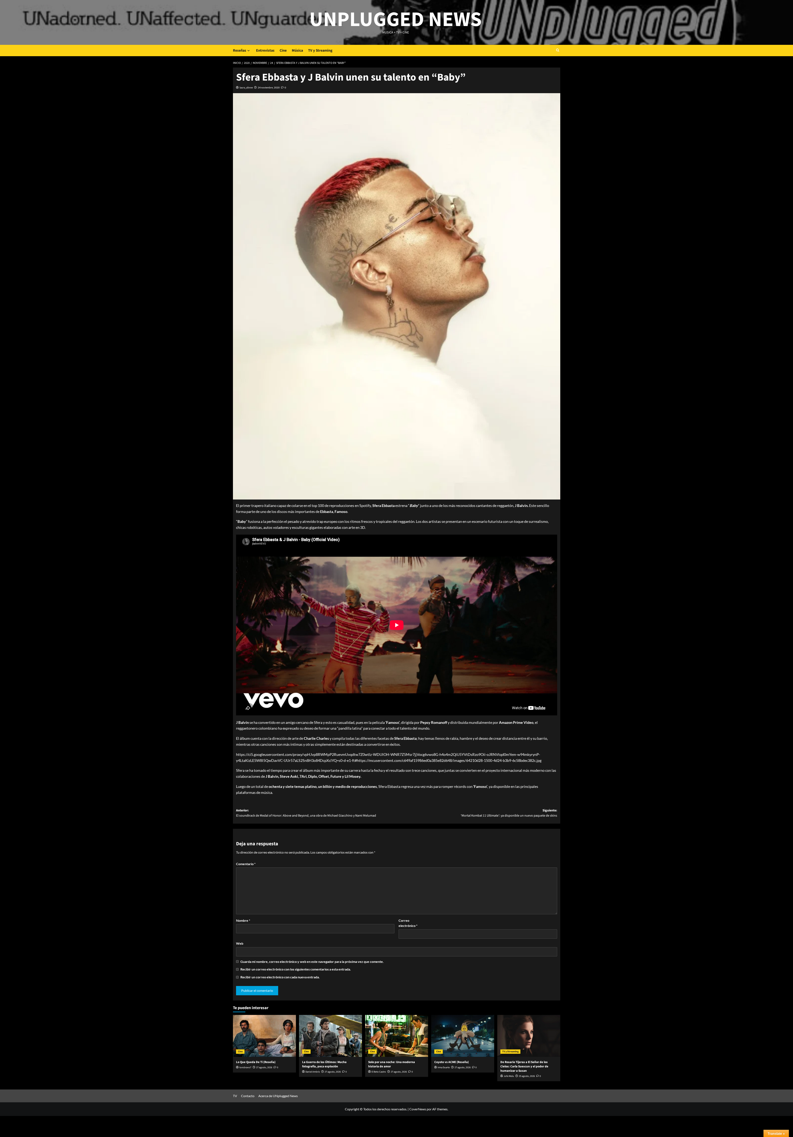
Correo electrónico (408, 923)
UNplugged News (395, 19)
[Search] (557, 50)
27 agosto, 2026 (264, 1067)
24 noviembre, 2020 (269, 87)
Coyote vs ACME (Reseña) (451, 1062)
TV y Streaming (320, 50)
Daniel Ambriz (312, 1072)
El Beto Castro (379, 1072)
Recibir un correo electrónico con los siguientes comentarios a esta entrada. (295, 969)
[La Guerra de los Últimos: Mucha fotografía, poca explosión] (330, 1036)
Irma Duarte (444, 1067)
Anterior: (306, 813)
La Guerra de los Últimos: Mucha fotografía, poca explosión (324, 1064)
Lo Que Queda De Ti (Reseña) (255, 1062)
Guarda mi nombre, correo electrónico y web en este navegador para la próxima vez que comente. (312, 961)
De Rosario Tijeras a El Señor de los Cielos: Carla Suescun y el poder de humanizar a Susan (524, 1066)
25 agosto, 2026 (527, 1076)
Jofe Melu (509, 1076)
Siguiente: (509, 813)
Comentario (245, 864)
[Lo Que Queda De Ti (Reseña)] (264, 1036)
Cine (283, 50)
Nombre (243, 920)
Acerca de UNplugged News (278, 1096)
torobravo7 (245, 1067)
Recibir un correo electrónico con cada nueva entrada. (280, 977)
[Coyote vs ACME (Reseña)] (462, 1036)
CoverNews (417, 1109)
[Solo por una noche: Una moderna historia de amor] (396, 1036)
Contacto (247, 1096)
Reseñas (239, 50)
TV (235, 1096)
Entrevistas (265, 50)
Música (297, 50)
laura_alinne (246, 87)
